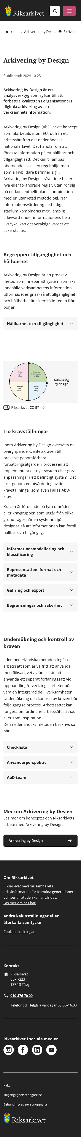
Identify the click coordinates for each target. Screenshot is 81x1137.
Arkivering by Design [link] (40, 31)
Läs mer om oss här (19, 903)
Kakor (7, 1085)
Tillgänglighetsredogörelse (22, 1095)
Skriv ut (70, 31)
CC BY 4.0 (37, 407)
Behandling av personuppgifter (26, 1104)
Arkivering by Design (26, 840)
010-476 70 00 (21, 995)
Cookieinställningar (19, 931)
